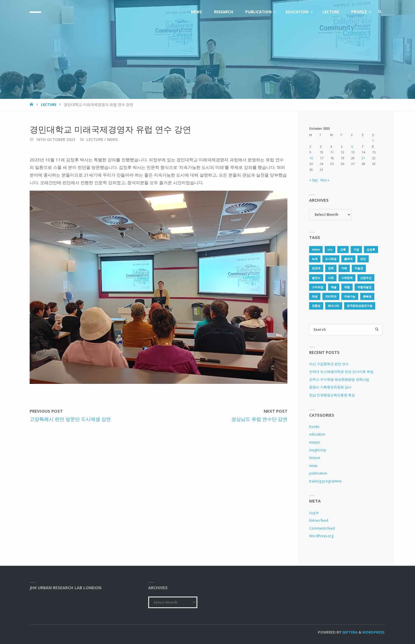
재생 (315, 296)
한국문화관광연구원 (359, 306)
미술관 (359, 268)
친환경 (316, 306)
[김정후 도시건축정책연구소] (35, 12)
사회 (331, 278)
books (314, 426)
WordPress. (373, 632)
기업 (356, 249)
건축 (343, 249)
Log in (314, 512)
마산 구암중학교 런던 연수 (329, 364)
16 (311, 158)
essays (314, 442)
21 (363, 158)
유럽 (347, 287)
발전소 (316, 278)
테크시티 (333, 306)
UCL (330, 249)
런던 (363, 259)
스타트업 (317, 287)
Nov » (324, 180)
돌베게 (348, 259)
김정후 (371, 249)
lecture (48, 104)
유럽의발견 (364, 287)
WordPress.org (321, 536)
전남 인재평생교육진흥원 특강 (332, 395)
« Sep (313, 180)
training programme (325, 481)
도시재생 (331, 259)
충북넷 (367, 296)
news (112, 139)
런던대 (316, 268)
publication (318, 473)
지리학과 (331, 296)
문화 (331, 268)
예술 (334, 287)
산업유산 (366, 278)
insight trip (317, 450)
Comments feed (322, 528)
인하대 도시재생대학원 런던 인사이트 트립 (341, 371)
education (317, 434)
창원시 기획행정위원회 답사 (330, 387)
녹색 (315, 259)
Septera (349, 632)
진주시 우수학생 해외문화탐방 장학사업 (339, 379)
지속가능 (349, 296)
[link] (380, 12)
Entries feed (318, 520)
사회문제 (347, 278)
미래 (344, 268)
